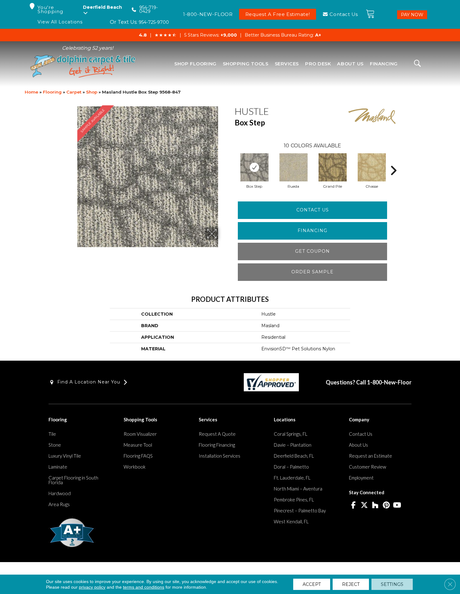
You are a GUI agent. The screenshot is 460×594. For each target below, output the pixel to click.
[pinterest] (386, 505)
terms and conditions (143, 587)
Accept (312, 584)
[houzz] (375, 505)
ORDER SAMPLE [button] (312, 272)
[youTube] (397, 505)
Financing (312, 230)
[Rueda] (293, 167)
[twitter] (364, 505)
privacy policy (92, 587)
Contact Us (312, 210)
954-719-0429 (148, 9)
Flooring (52, 91)
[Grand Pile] (332, 167)
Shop (91, 91)
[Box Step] (254, 167)
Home (31, 91)
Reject (351, 584)
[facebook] (353, 505)
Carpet (73, 91)
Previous (231, 161)
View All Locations (60, 22)
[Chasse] (371, 167)
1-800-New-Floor (389, 382)
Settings (392, 584)
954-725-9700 (154, 22)
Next (393, 161)
